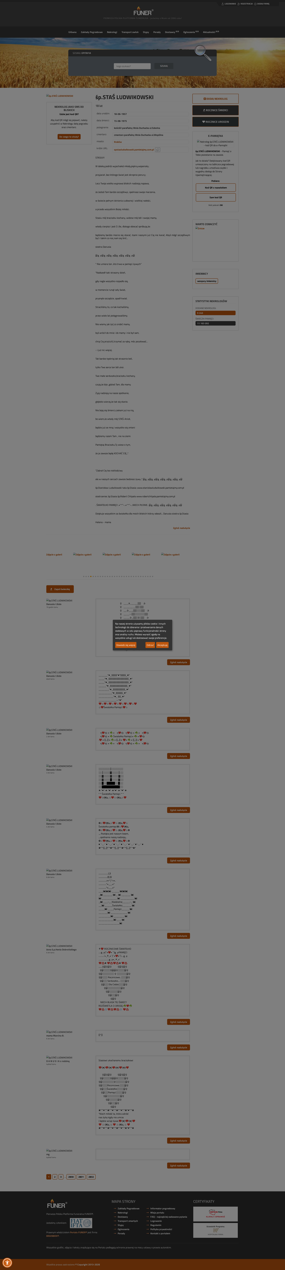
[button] (7, 1262)
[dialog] (142, 635)
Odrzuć (150, 645)
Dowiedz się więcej (125, 645)
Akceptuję (162, 645)
